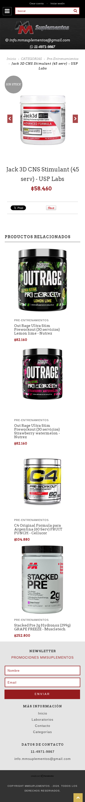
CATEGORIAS (31, 59)
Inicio (11, 59)
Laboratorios (42, 719)
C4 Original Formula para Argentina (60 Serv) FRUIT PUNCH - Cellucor (38, 529)
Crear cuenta (37, 3)
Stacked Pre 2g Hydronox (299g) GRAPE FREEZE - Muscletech (42, 627)
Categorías (42, 732)
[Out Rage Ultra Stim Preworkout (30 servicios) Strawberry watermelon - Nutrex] (42, 401)
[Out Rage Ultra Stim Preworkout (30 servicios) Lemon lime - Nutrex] (42, 313)
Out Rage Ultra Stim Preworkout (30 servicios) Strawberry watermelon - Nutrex (37, 431)
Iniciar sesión (58, 3)
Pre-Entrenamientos (62, 59)
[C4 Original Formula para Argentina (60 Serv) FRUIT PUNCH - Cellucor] (42, 513)
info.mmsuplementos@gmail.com (39, 40)
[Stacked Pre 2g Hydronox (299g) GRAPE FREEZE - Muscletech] (42, 613)
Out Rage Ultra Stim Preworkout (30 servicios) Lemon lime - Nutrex (37, 329)
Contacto (42, 726)
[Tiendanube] (42, 776)
